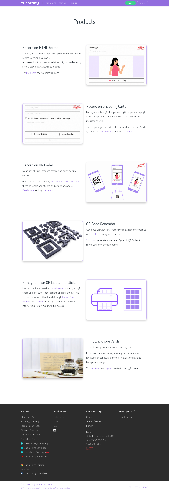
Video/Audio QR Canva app (35, 443)
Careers (89, 417)
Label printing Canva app (34, 447)
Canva (65, 297)
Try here (95, 234)
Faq (129, 487)
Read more (107, 131)
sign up (109, 368)
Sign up (90, 240)
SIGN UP (130, 3)
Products (51, 3)
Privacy (89, 425)
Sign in (73, 3)
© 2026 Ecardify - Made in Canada (36, 484)
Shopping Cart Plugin (30, 421)
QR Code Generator (30, 430)
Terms (137, 487)
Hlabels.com (56, 288)
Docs (55, 421)
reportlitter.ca (125, 417)
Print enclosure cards (31, 434)
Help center (59, 417)
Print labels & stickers (31, 439)
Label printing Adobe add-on (34, 458)
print (77, 181)
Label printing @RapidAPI (35, 473)
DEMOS (142, 3)
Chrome (40, 301)
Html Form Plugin (29, 417)
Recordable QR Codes (62, 181)
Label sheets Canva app (34, 452)
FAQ (55, 425)
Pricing (62, 3)
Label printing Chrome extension (32, 467)
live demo (31, 72)
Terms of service (94, 421)
